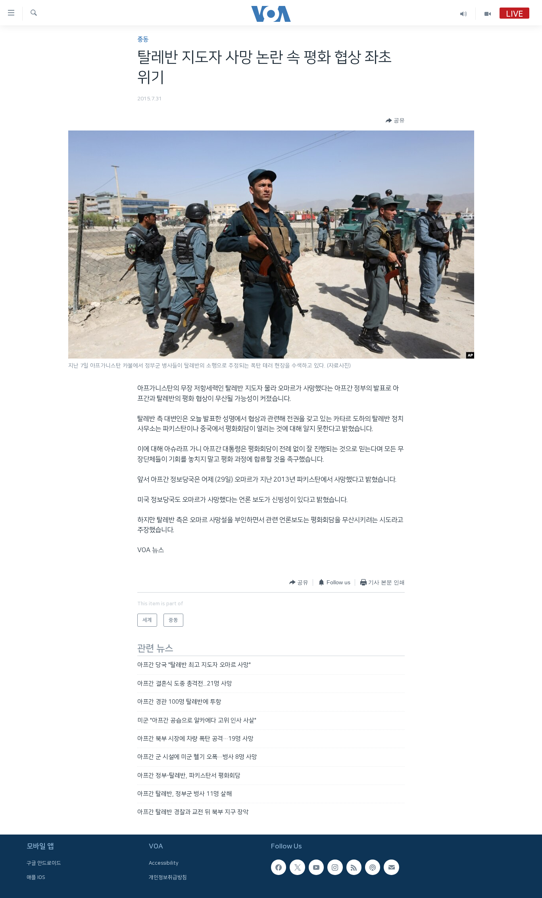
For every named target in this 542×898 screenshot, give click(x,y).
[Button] (395, 120)
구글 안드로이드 (44, 863)
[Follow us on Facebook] (278, 867)
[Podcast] (372, 867)
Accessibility (164, 863)
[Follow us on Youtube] (316, 867)
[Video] (488, 14)
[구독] (391, 867)
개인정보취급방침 (168, 877)
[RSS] (353, 867)
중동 (142, 39)
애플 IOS (36, 877)
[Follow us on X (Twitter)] (297, 867)
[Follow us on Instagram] (334, 867)
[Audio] (464, 14)
